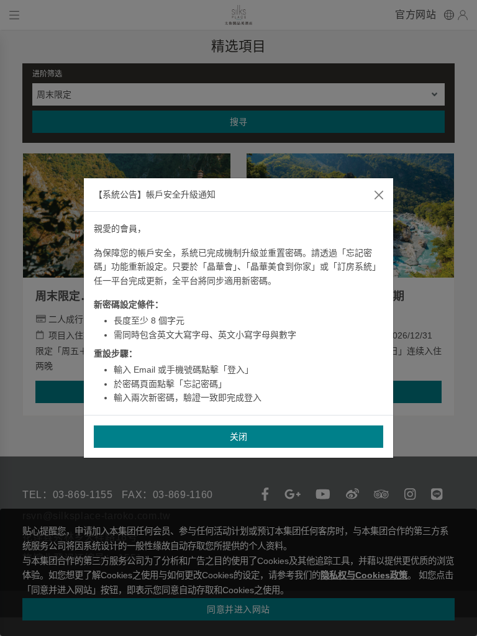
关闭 (239, 437)
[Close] (379, 195)
